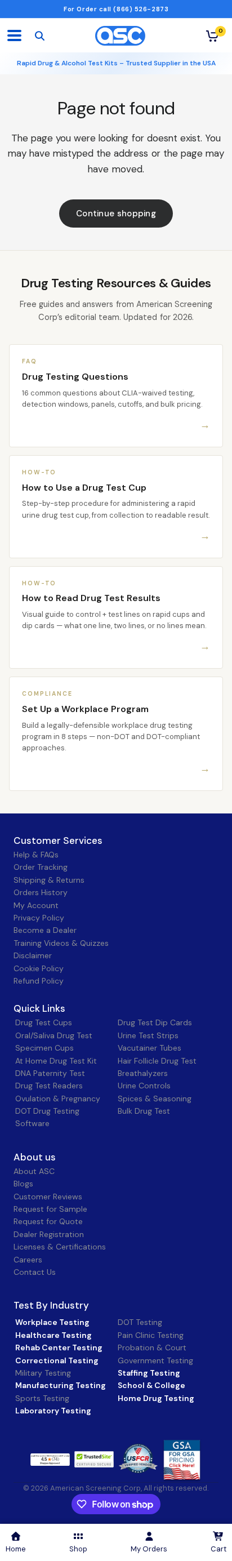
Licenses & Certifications (60, 1247)
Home (16, 1549)
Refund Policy (39, 981)
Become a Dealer (45, 930)
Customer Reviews (48, 1196)
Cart (218, 1549)
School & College (151, 1385)
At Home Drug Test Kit (56, 1061)
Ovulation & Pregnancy (57, 1098)
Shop (78, 1549)
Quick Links (39, 1008)
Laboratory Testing (53, 1411)
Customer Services (58, 840)
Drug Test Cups (43, 1022)
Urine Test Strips (148, 1035)
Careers (28, 1260)
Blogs (23, 1183)
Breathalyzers (143, 1073)
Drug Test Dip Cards (155, 1022)
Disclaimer (33, 955)
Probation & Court (152, 1347)
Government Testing (155, 1360)
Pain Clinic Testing (151, 1335)
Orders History (41, 892)
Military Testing (43, 1373)
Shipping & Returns (49, 880)
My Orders (149, 1549)
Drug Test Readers (49, 1085)
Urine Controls (144, 1085)
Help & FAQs (36, 855)
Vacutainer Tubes (149, 1048)
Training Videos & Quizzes (61, 943)
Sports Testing (42, 1398)
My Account (36, 905)
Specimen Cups (44, 1048)
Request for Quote (48, 1221)
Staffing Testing (149, 1373)
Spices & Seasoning (154, 1098)
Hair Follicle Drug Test (157, 1061)
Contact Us (35, 1272)
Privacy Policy (39, 918)
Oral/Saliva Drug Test (53, 1035)
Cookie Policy (39, 968)
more (86, 1459)
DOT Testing (140, 1322)
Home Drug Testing (156, 1398)
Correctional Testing (57, 1360)
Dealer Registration (49, 1234)
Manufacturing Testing (60, 1385)
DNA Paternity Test (50, 1073)
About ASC (34, 1171)
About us (35, 1157)
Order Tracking (41, 867)
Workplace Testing (52, 1322)
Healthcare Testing (53, 1335)
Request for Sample (50, 1209)
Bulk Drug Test (144, 1111)
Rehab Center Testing (58, 1347)
